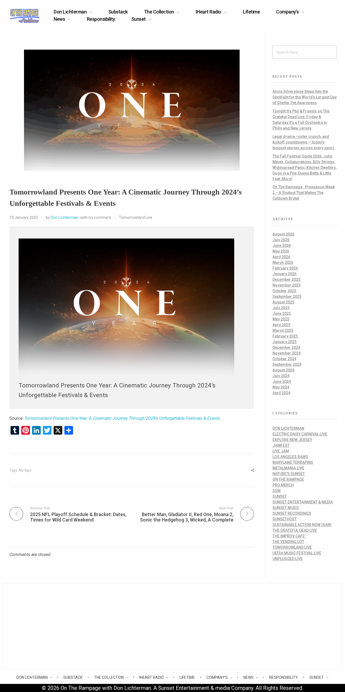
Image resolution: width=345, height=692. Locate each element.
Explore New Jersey (292, 440)
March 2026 (282, 262)
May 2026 (280, 251)
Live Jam (280, 451)
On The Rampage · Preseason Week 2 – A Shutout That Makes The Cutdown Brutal (303, 192)
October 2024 (284, 359)
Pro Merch (283, 485)
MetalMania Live (288, 468)
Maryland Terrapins (292, 462)
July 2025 (280, 308)
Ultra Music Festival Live (296, 553)
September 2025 (286, 296)
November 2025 (286, 285)
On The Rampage (288, 479)
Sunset (279, 496)
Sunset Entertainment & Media (302, 502)
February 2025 (285, 336)
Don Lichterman (64, 217)
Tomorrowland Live (135, 217)
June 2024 (281, 381)
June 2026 (281, 245)
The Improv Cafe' (288, 536)
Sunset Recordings (291, 513)
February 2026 (285, 268)
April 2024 (281, 393)
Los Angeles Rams (290, 457)
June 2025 (281, 313)
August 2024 (283, 370)
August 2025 (283, 302)
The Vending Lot (288, 542)
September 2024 (286, 364)
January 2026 (284, 274)
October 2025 (284, 291)
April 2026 (281, 257)
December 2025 (286, 279)
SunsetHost (284, 519)
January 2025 (284, 342)
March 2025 (282, 330)
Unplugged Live (287, 559)
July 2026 (280, 240)
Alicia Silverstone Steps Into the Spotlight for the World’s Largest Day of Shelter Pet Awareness (304, 97)
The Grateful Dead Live (294, 530)
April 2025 (281, 325)
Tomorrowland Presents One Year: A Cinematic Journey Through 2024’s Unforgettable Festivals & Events (122, 418)
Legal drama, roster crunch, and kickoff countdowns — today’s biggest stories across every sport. (303, 142)
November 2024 (286, 353)
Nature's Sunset (288, 474)
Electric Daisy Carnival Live (299, 434)
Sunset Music (285, 508)
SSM (276, 491)
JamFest (280, 445)
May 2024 (280, 387)
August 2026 (283, 234)
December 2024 (286, 347)
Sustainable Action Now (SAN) (302, 525)
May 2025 (280, 319)
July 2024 (280, 376)
